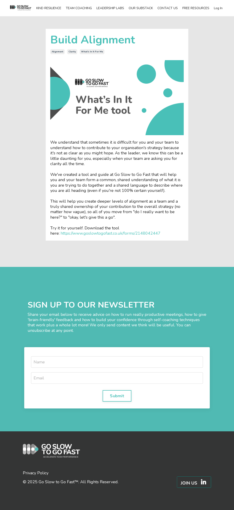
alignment (57, 51)
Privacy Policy (35, 473)
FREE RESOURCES (195, 8)
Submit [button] (117, 396)
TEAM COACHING (79, 8)
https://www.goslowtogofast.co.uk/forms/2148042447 (110, 233)
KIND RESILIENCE (48, 8)
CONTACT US (167, 8)
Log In (218, 8)
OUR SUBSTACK (141, 8)
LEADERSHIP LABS (110, 8)
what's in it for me (92, 51)
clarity (72, 51)
